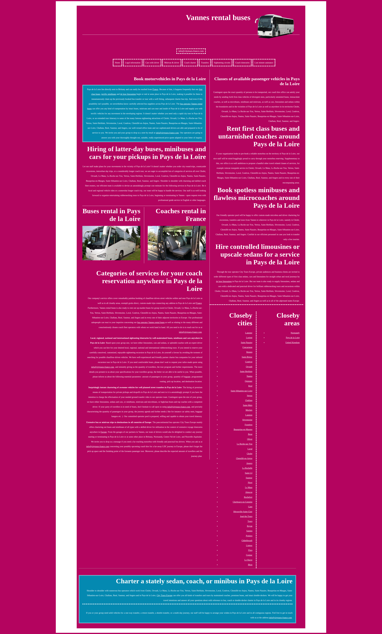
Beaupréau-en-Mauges (243, 429)
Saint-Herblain (246, 371)
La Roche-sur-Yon (244, 444)
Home (117, 62)
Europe (104, 432)
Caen (250, 506)
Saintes (249, 531)
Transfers (205, 62)
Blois (250, 564)
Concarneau (247, 347)
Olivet (249, 439)
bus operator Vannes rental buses (151, 322)
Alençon (248, 492)
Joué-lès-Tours (246, 516)
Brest (250, 434)
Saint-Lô (248, 473)
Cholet (249, 453)
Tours (250, 521)
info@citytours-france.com (191, 51)
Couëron (248, 362)
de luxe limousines (128, 94)
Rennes (249, 352)
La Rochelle (247, 468)
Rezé (250, 386)
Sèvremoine (247, 420)
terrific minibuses (108, 94)
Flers (250, 550)
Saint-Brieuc (247, 357)
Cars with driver (152, 62)
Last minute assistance (264, 62)
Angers (249, 463)
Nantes (249, 376)
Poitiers (249, 536)
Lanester (248, 333)
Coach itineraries (242, 62)
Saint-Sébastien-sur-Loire (241, 391)
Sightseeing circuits (222, 62)
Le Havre (248, 560)
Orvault (249, 366)
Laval (250, 449)
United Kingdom (292, 342)
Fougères (248, 424)
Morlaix (249, 410)
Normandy (295, 333)
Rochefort (248, 497)
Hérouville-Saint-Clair (242, 511)
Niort (250, 482)
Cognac (249, 555)
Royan (249, 526)
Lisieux (249, 545)
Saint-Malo (247, 405)
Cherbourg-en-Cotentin (242, 502)
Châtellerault (247, 540)
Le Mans (248, 487)
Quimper (248, 381)
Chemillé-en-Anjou (244, 458)
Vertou (249, 395)
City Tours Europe (164, 595)
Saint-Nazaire (246, 342)
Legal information (132, 62)
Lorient (249, 337)
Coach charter (190, 62)
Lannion (248, 415)
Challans (248, 400)
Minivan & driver (171, 62)
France (155, 89)
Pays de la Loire (293, 337)
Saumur (249, 478)
